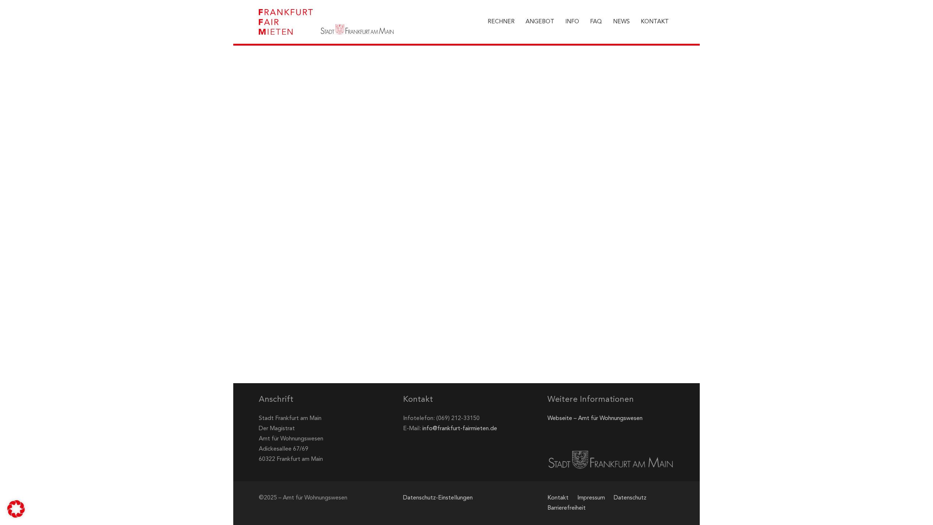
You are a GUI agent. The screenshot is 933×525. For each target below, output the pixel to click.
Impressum (591, 498)
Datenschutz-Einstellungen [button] (438, 498)
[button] (16, 509)
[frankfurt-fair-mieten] (286, 22)
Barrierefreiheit (566, 508)
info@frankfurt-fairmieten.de (459, 429)
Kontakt (558, 498)
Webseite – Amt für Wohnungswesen (595, 418)
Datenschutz (630, 498)
